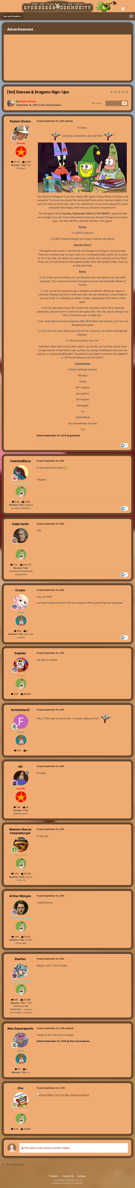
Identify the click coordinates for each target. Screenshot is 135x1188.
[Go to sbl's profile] (21, 778)
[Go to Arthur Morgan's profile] (21, 907)
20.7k (16, 161)
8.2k (15, 694)
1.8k (18, 807)
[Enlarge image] (82, 167)
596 (18, 631)
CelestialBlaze (20, 461)
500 (15, 999)
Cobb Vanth (20, 524)
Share (97, 103)
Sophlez (20, 653)
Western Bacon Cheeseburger (20, 831)
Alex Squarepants (20, 1028)
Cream (20, 590)
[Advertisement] (42, 58)
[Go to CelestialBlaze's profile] (21, 472)
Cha (20, 1088)
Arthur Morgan (20, 896)
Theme (53, 1176)
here (55, 220)
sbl (20, 766)
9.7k (15, 1129)
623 (18, 750)
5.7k (15, 564)
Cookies (81, 1176)
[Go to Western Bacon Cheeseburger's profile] (21, 844)
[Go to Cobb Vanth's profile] (21, 535)
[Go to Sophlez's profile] (21, 664)
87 (18, 1069)
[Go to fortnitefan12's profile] (21, 721)
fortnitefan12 (20, 710)
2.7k (16, 873)
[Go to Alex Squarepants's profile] (21, 1040)
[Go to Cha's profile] (21, 1099)
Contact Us (68, 1176)
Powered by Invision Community (67, 1183)
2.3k (16, 501)
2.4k (16, 936)
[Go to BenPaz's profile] (21, 970)
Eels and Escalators (51, 105)
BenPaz (20, 959)
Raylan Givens (20, 121)
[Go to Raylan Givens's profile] (10, 103)
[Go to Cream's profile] (21, 601)
